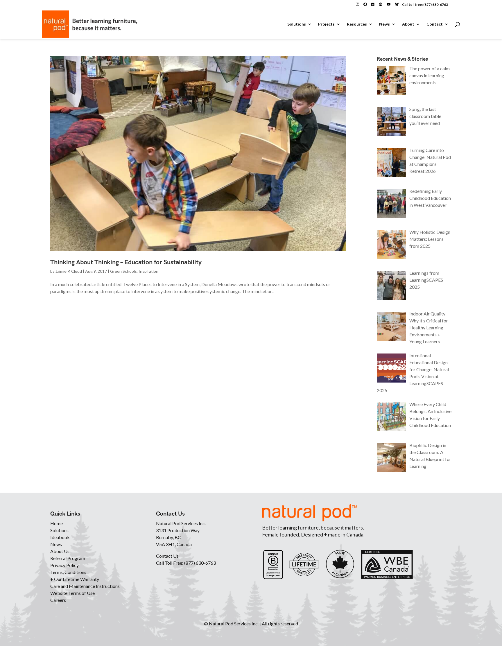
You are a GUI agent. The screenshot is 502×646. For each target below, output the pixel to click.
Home (56, 523)
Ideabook (60, 537)
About (408, 24)
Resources (357, 24)
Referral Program (67, 558)
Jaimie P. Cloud (68, 271)
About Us (59, 551)
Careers (58, 600)
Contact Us (167, 556)
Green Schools (123, 271)
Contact (434, 24)
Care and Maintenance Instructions (85, 586)
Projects (326, 24)
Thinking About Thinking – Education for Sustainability (126, 262)
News (384, 24)
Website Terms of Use (72, 593)
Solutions (296, 24)
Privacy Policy (64, 565)
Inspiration (148, 271)
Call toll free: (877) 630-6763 (425, 4)
